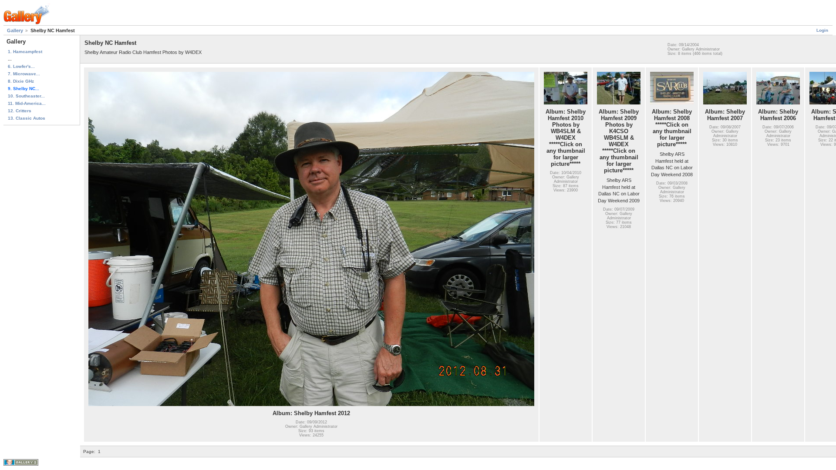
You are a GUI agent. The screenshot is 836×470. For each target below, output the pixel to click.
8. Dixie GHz (21, 81)
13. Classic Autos (26, 118)
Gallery (15, 30)
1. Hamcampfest (25, 51)
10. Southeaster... (26, 96)
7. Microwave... (24, 73)
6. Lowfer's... (21, 66)
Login (822, 30)
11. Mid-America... (27, 103)
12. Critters (19, 110)
